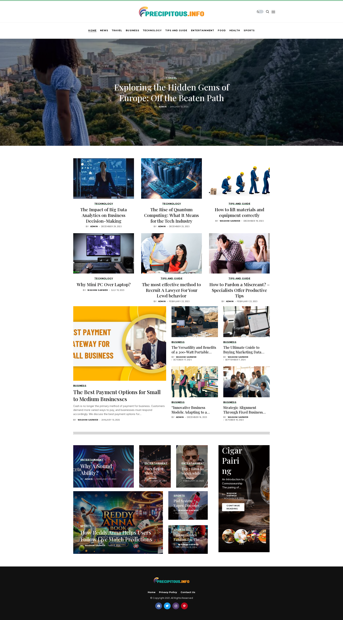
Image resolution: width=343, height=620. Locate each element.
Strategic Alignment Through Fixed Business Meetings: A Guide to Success (243, 414)
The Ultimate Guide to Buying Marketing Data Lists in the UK (242, 352)
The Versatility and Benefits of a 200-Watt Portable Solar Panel (194, 352)
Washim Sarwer (230, 221)
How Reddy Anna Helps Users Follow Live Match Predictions (116, 536)
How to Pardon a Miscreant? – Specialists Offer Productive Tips (239, 290)
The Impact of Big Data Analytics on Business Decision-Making (103, 215)
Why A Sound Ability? (96, 469)
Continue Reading (233, 507)
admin (162, 107)
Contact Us (188, 592)
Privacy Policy (168, 592)
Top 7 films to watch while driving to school (192, 475)
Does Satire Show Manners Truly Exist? (154, 475)
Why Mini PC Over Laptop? (104, 284)
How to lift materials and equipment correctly (239, 212)
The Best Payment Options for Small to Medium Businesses (117, 395)
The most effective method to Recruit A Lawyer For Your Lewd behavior (171, 290)
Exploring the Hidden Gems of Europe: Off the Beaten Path (171, 92)
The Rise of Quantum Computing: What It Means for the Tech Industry (171, 215)
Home (151, 592)
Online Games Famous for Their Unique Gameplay (188, 541)
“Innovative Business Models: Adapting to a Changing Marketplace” (191, 412)
